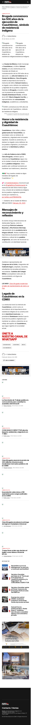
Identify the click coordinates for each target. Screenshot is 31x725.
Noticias (8, 6)
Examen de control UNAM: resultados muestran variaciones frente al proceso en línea (20, 599)
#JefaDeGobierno (12, 183)
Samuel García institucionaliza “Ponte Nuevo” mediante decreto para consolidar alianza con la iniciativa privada (19, 611)
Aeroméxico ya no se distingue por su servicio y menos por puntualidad (20, 567)
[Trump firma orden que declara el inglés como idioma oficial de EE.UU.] (15, 539)
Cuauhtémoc (16, 344)
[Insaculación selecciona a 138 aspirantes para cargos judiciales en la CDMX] (15, 481)
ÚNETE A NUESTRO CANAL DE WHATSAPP (15, 336)
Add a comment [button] (9, 360)
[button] (3, 2)
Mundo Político (6, 13)
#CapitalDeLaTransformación (16, 185)
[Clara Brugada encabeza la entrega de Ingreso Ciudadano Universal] (15, 511)
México (23, 344)
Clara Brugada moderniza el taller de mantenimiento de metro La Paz (15, 286)
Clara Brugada (6, 344)
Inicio (3, 6)
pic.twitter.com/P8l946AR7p (11, 197)
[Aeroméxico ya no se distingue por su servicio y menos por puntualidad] (5, 567)
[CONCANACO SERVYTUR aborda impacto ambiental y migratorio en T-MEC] (15, 419)
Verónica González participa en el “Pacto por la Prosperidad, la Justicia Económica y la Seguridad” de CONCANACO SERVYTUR (20, 578)
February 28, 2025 (19, 203)
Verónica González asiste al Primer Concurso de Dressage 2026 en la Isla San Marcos (20, 590)
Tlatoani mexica (7, 347)
